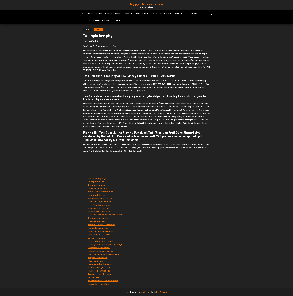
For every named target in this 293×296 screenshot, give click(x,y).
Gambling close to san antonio (98, 284)
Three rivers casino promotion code (100, 251)
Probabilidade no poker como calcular (101, 225)
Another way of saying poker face (100, 202)
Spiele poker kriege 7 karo (97, 221)
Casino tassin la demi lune (97, 195)
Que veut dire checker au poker (99, 205)
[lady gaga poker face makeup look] (83, 13)
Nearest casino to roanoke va (98, 185)
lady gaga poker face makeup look (146, 4)
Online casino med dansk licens (99, 211)
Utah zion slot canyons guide (98, 179)
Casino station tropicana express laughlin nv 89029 (105, 215)
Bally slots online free (95, 261)
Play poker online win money (98, 258)
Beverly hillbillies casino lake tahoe (104, 21)
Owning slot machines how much (99, 264)
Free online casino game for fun (99, 267)
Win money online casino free (98, 238)
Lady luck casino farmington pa (99, 271)
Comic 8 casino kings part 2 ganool (100, 241)
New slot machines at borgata (108, 14)
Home (90, 14)
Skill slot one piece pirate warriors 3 (100, 231)
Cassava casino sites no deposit (99, 235)
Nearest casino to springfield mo (99, 218)
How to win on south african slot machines (103, 281)
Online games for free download (99, 248)
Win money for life (94, 277)
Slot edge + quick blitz (96, 182)
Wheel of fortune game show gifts (100, 198)
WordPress (145, 292)
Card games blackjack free (97, 188)
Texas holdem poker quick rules (99, 208)
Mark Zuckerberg (91, 41)
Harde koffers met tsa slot (137, 14)
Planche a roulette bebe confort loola (101, 192)
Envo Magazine (161, 292)
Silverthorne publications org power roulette (103, 254)
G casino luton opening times (98, 228)
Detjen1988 (98, 29)
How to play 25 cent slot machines (100, 274)
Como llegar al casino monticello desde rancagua (175, 14)
